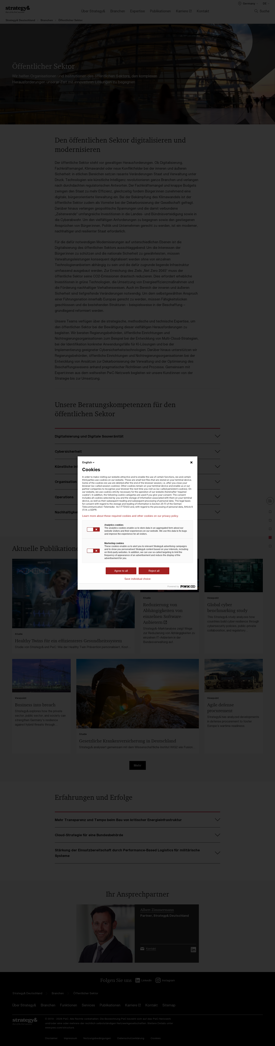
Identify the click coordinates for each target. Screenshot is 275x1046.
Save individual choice (137, 578)
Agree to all (121, 570)
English (87, 462)
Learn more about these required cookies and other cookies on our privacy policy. (130, 515)
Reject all (154, 570)
